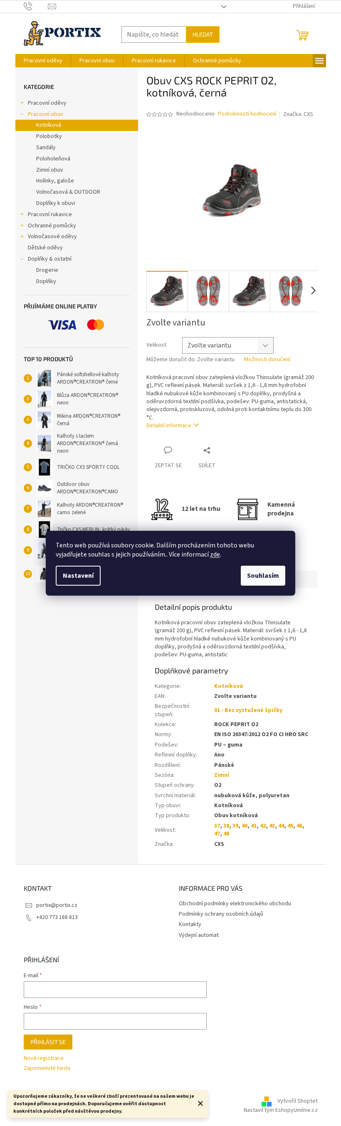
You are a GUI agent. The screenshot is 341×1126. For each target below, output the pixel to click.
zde (215, 554)
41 (254, 826)
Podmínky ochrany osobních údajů (221, 914)
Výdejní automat (199, 935)
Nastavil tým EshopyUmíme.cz (281, 1110)
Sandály (46, 147)
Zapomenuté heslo (47, 1068)
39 (235, 826)
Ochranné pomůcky (52, 226)
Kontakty (190, 924)
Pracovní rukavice (50, 214)
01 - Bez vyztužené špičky (248, 710)
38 (226, 826)
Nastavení (78, 575)
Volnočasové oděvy (52, 236)
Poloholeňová (53, 159)
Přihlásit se (48, 1041)
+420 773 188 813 (57, 917)
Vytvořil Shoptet (297, 1101)
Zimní (221, 775)
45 (290, 826)
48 (226, 834)
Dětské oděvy (45, 248)
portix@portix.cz (56, 905)
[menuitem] (43, 60)
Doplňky (46, 281)
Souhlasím (263, 575)
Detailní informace (168, 425)
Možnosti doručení (267, 360)
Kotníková (48, 125)
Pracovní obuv (45, 114)
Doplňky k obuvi (55, 203)
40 (244, 826)
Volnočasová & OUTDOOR (68, 192)
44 (281, 826)
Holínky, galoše (55, 181)
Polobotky (49, 136)
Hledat (203, 34)
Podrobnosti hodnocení (247, 114)
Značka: (298, 114)
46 (299, 826)
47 (217, 834)
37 (217, 826)
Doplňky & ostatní (50, 259)
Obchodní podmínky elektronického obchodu (235, 903)
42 (263, 826)
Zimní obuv (49, 170)
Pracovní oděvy (47, 103)
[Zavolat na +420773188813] (36, 6)
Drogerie (47, 270)
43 (272, 826)
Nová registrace (44, 1058)
